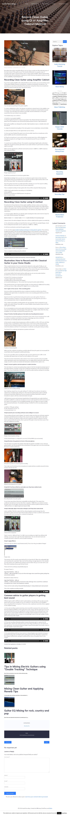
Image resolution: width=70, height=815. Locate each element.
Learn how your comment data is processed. (36, 796)
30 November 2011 (17, 67)
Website (6, 786)
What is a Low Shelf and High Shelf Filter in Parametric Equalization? (61, 272)
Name (6, 775)
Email (6, 781)
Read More (64, 813)
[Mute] (43, 198)
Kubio (50, 808)
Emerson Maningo (8, 67)
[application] (26, 198)
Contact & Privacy (63, 3)
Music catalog (45, 3)
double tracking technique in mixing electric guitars (28, 230)
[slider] (47, 198)
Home (26, 3)
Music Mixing (60, 86)
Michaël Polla (59, 257)
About (53, 3)
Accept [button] (59, 813)
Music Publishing (59, 107)
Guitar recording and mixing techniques (27, 735)
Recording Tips (26, 725)
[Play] (6, 198)
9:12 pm (23, 67)
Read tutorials (35, 3)
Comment (7, 757)
